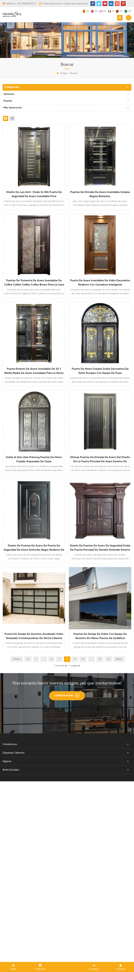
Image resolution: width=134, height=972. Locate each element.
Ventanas (8, 94)
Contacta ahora (63, 696)
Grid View (5, 118)
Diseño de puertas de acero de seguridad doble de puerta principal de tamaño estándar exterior (100, 547)
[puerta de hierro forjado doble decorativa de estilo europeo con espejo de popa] (100, 333)
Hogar (63, 73)
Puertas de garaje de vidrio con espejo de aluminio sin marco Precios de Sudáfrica (100, 636)
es (87, 11)
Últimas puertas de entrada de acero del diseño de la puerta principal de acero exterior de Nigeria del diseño (100, 460)
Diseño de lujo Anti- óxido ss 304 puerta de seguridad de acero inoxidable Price (34, 194)
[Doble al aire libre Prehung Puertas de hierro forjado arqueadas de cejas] (34, 421)
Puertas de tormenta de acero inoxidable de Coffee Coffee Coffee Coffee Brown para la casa (34, 282)
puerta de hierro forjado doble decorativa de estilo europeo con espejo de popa (100, 371)
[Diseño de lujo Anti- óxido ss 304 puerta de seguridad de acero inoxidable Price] (34, 156)
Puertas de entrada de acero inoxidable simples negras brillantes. (100, 194)
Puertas (7, 101)
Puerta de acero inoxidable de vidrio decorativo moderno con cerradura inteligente (100, 282)
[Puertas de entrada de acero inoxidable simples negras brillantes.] (100, 156)
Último (119, 659)
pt (121, 11)
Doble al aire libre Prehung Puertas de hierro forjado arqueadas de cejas (34, 459)
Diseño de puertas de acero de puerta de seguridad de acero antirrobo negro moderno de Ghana (34, 548)
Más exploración (12, 107)
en (96, 11)
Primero (16, 659)
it (113, 11)
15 (100, 659)
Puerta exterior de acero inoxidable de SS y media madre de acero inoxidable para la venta (34, 371)
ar (129, 11)
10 (83, 659)
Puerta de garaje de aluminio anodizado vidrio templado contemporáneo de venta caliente (34, 636)
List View (12, 118)
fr (104, 11)
